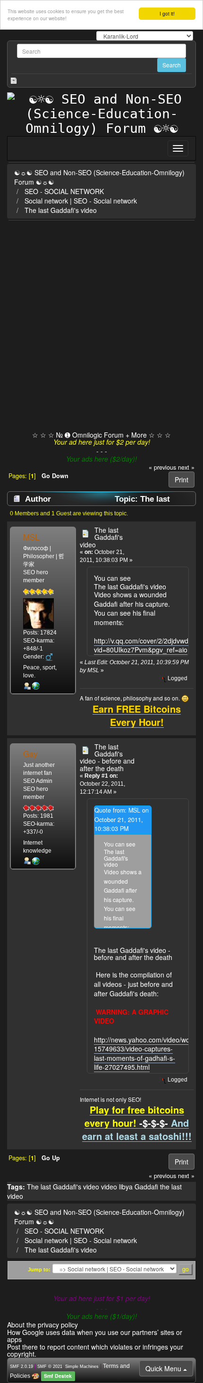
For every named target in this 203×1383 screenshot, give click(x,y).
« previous (162, 467)
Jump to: (39, 1269)
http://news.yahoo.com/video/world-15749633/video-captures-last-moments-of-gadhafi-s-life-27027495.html (147, 1053)
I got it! (167, 13)
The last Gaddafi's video (61, 210)
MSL (31, 537)
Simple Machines (82, 1366)
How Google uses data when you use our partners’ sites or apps (94, 1335)
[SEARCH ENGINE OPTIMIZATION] (36, 861)
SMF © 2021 (49, 1366)
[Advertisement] (101, 326)
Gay (30, 753)
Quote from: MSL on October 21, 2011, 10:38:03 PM (121, 819)
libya (126, 1186)
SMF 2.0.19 (21, 1366)
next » (186, 467)
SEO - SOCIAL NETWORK (64, 191)
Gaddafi (146, 1186)
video (109, 1186)
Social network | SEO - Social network (81, 200)
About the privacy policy (42, 1324)
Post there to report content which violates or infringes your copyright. (95, 1350)
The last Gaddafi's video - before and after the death (107, 757)
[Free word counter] (36, 685)
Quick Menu (164, 1368)
